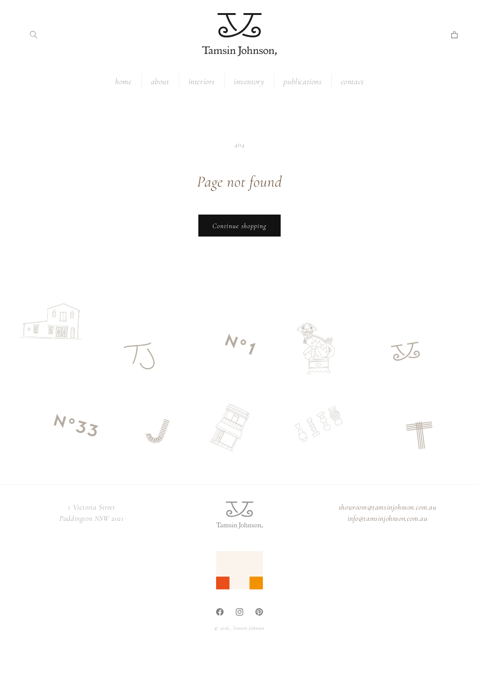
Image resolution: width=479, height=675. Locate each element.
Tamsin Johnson (248, 628)
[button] (33, 34)
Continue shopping (239, 226)
